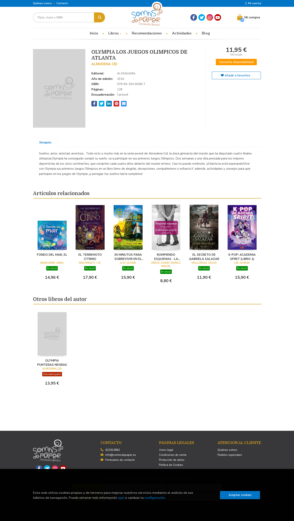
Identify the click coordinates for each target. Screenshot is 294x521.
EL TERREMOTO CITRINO (90, 257)
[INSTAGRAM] (209, 17)
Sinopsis (45, 142)
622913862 (112, 450)
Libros (114, 33)
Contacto (62, 3)
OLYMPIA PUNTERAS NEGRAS (52, 363)
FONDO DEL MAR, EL (52, 255)
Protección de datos (171, 460)
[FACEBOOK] (193, 17)
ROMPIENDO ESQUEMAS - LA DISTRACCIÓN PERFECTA (166, 257)
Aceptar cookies (240, 495)
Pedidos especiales (230, 455)
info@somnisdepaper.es (120, 455)
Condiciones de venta (172, 455)
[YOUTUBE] (217, 17)
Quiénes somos (42, 3)
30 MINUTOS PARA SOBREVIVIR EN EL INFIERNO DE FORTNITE (128, 257)
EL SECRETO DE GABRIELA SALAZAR (204, 257)
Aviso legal (166, 450)
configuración (154, 497)
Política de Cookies (171, 465)
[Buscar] (99, 17)
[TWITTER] (201, 17)
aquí (121, 497)
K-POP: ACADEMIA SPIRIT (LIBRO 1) (242, 257)
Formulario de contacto (120, 460)
